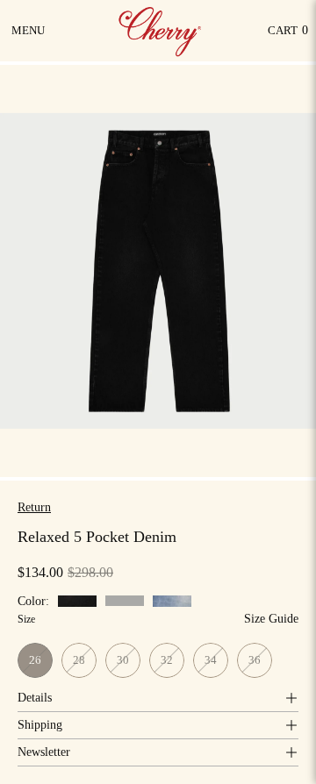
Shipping (40, 724)
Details (35, 697)
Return (34, 507)
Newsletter (44, 752)
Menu (29, 37)
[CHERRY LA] (161, 30)
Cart (288, 35)
